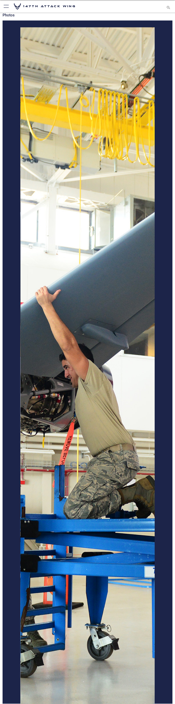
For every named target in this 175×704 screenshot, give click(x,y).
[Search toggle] (169, 6)
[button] (5, 6)
